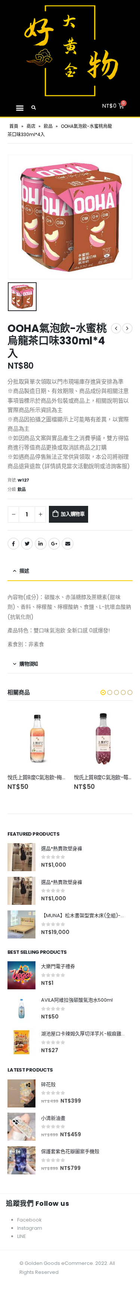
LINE (21, 1236)
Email (68, 544)
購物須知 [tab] (28, 663)
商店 (31, 126)
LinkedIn (41, 544)
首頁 (13, 126)
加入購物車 (73, 513)
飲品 (48, 126)
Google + (54, 544)
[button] (19, 107)
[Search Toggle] (34, 108)
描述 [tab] (24, 570)
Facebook (13, 544)
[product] (36, 739)
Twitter (27, 544)
